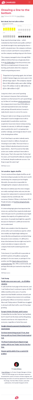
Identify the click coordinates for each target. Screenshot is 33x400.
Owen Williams (20, 16)
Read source (5, 165)
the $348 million (10, 62)
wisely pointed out (24, 101)
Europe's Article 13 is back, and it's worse (14, 311)
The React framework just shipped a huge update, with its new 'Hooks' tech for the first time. (15, 344)
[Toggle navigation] (29, 2)
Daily (2, 16)
